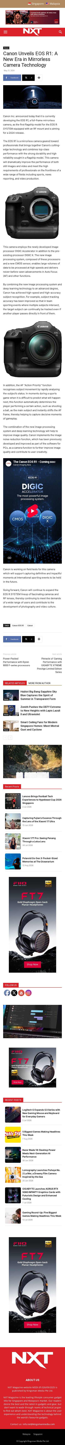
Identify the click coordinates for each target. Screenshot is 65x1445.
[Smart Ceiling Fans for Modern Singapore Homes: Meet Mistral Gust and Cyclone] (11, 725)
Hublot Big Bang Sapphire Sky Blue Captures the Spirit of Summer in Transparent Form (39, 695)
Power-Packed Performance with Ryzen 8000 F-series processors (16, 662)
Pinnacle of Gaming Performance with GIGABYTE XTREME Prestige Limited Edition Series (49, 665)
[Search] (60, 32)
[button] (5, 32)
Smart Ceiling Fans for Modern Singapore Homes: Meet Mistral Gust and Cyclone (40, 726)
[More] (39, 77)
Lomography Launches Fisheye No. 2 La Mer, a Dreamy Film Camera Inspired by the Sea (41, 1173)
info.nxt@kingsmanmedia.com (39, 1424)
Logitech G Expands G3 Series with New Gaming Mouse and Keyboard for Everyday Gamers (41, 1113)
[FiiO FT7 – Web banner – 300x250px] (32, 1086)
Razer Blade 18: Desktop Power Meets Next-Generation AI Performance (39, 1153)
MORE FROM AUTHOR (39, 683)
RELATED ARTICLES (15, 683)
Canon (30, 625)
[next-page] (10, 738)
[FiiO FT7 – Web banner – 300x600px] (32, 971)
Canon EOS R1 (18, 625)
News (6, 48)
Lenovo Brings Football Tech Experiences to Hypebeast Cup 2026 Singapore (42, 799)
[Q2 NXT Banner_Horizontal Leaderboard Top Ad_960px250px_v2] (32, 23)
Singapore (37, 1434)
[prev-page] (5, 738)
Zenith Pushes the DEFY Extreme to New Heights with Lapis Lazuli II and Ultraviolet (41, 710)
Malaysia (26, 1434)
